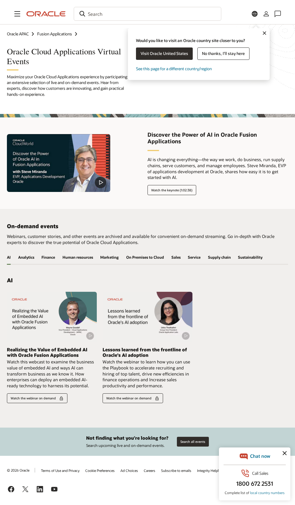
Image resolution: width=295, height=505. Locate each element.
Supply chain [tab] (219, 257)
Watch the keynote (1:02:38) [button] (171, 190)
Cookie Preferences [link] (100, 470)
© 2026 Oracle (18, 470)
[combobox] (147, 14)
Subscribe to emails (176, 470)
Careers (149, 470)
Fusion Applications (54, 34)
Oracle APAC (18, 34)
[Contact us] (277, 13)
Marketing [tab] (109, 257)
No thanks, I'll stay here (223, 53)
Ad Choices (129, 470)
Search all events (192, 441)
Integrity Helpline (210, 470)
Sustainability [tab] (250, 257)
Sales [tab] (176, 257)
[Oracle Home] (46, 14)
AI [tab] (9, 257)
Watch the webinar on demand (33, 398)
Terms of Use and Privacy (60, 470)
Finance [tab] (48, 257)
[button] (17, 13)
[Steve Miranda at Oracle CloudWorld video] (58, 163)
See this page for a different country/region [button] (174, 68)
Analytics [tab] (26, 257)
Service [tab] (194, 257)
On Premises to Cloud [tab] (145, 257)
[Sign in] (266, 13)
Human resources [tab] (78, 257)
